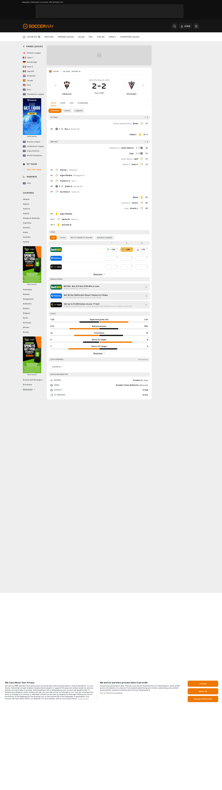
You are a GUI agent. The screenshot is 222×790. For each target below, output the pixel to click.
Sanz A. (135, 164)
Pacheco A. (65, 181)
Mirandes (131, 93)
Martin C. (126, 164)
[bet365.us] (56, 249)
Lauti (136, 159)
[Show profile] (66, 85)
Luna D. (135, 203)
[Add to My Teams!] (55, 85)
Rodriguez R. (79, 175)
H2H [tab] (71, 103)
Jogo (126, 208)
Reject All (203, 691)
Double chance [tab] (104, 238)
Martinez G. (115, 148)
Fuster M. (75, 129)
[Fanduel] (56, 258)
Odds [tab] (62, 103)
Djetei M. (66, 219)
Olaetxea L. (73, 170)
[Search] (174, 26)
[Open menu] (196, 26)
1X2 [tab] (53, 238)
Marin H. (74, 219)
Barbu (135, 123)
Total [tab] (63, 238)
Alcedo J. (134, 208)
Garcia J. (64, 170)
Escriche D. (65, 192)
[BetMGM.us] (56, 267)
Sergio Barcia (126, 123)
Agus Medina (66, 175)
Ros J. (74, 181)
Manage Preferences (203, 699)
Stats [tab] (67, 111)
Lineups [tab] (78, 111)
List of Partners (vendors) (111, 693)
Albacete (67, 93)
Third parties (83, 699)
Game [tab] (53, 103)
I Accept (203, 684)
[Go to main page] (44, 26)
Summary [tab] (55, 111)
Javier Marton (127, 159)
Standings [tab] (83, 103)
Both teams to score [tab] (81, 238)
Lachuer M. (126, 203)
